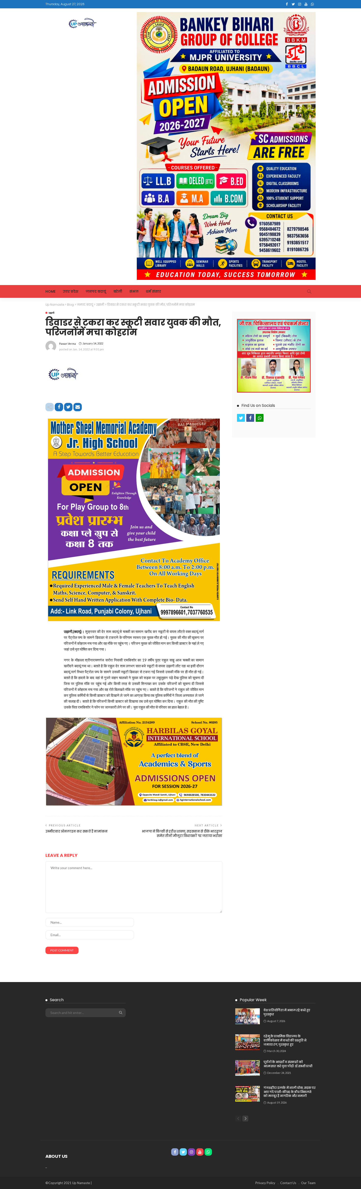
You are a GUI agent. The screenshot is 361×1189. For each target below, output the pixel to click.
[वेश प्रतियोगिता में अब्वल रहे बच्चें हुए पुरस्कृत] (247, 1016)
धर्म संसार (153, 291)
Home (50, 291)
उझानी (51, 313)
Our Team (308, 1183)
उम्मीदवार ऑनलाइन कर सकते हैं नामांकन (76, 831)
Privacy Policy (265, 1183)
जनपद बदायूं (96, 291)
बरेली (117, 291)
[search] (309, 291)
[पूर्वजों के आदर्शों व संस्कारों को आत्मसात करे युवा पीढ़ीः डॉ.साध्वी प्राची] (247, 1068)
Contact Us (288, 1183)
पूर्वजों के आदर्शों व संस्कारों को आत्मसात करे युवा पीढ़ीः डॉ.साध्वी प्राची (288, 1064)
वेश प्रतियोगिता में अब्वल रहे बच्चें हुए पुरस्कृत (287, 1012)
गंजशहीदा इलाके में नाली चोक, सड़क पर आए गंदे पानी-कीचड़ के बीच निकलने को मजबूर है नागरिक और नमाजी (289, 1092)
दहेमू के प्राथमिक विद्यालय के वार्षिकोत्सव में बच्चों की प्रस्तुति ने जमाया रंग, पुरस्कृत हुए (285, 1040)
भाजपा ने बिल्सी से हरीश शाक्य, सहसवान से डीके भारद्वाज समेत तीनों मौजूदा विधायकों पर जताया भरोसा (182, 833)
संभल (134, 291)
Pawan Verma (67, 343)
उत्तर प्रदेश (70, 291)
